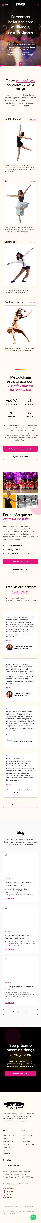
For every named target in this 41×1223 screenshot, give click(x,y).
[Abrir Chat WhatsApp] (33, 1217)
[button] (5, 4)
